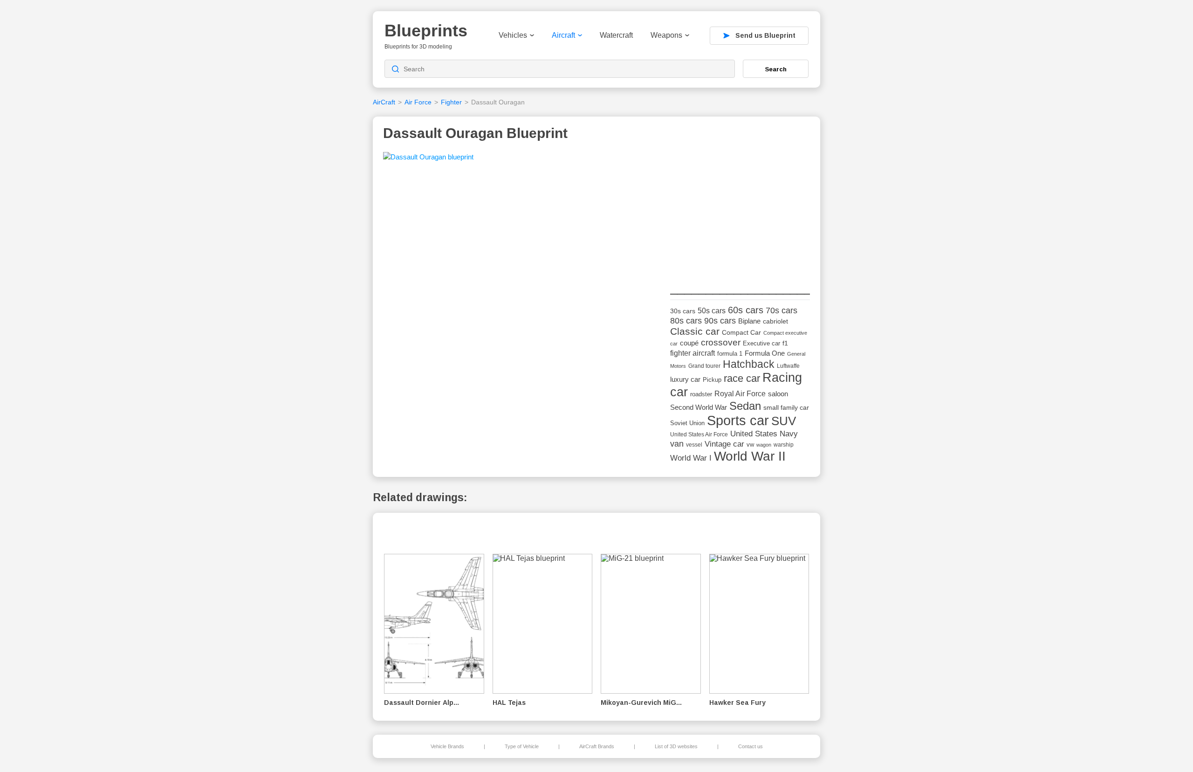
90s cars (720, 320)
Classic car (695, 331)
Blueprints (425, 30)
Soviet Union (687, 423)
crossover (720, 342)
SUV (783, 421)
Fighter (451, 102)
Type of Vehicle (522, 746)
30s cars (682, 311)
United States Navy (764, 433)
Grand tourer (704, 366)
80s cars (686, 320)
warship (784, 444)
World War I (691, 458)
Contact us (750, 746)
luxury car (685, 379)
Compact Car (741, 332)
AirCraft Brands (596, 746)
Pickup (712, 379)
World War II (750, 456)
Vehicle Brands (447, 746)
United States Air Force (699, 434)
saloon (778, 394)
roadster (701, 394)
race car (742, 378)
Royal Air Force (740, 393)
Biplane (749, 321)
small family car (786, 407)
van (677, 443)
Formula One (765, 353)
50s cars (712, 311)
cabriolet (775, 321)
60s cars (745, 310)
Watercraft (616, 35)
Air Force (418, 102)
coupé (689, 343)
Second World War (698, 407)
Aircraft (563, 35)
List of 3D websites (676, 746)
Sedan (745, 406)
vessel (694, 444)
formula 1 (729, 353)
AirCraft (384, 102)
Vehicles (513, 35)
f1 (785, 343)
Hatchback (749, 364)
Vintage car (724, 444)
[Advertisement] (740, 210)
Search (776, 69)
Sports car (738, 420)
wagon (763, 445)
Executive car (761, 343)
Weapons (666, 35)
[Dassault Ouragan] (428, 160)
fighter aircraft (692, 353)
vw (750, 444)
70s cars (781, 310)
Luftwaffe (788, 366)
